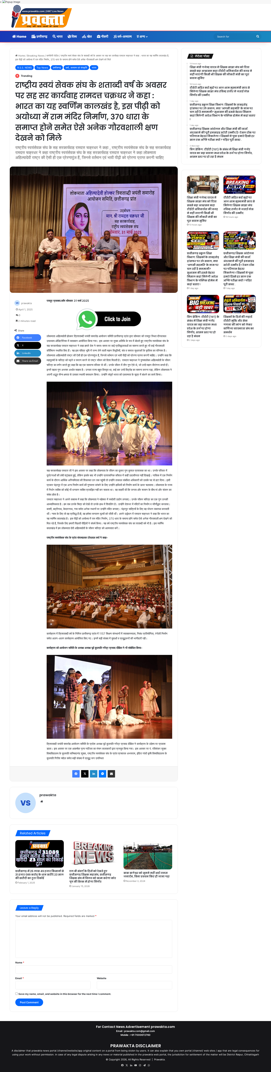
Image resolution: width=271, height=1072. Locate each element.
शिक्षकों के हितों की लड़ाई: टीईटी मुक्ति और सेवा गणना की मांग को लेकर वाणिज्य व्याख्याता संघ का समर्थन (238, 324)
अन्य (142, 36)
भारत (59, 36)
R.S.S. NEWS (24, 67)
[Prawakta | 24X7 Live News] (42, 17)
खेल (89, 36)
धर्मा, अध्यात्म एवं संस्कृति (76, 67)
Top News (42, 67)
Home (21, 36)
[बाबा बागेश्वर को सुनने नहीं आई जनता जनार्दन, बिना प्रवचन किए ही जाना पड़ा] (148, 854)
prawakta (26, 303)
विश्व (74, 36)
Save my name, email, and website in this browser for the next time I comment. (64, 993)
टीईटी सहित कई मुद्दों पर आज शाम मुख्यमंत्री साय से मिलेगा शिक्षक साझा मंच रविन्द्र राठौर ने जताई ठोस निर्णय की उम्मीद (239, 205)
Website (101, 978)
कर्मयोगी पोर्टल (52, 55)
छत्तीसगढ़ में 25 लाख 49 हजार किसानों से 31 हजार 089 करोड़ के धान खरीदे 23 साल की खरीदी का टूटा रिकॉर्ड (39, 874)
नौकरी (104, 36)
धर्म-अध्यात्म (124, 36)
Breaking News (35, 55)
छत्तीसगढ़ (41, 36)
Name (19, 962)
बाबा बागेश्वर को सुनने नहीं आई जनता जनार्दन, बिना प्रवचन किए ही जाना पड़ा (147, 874)
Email (19, 978)
